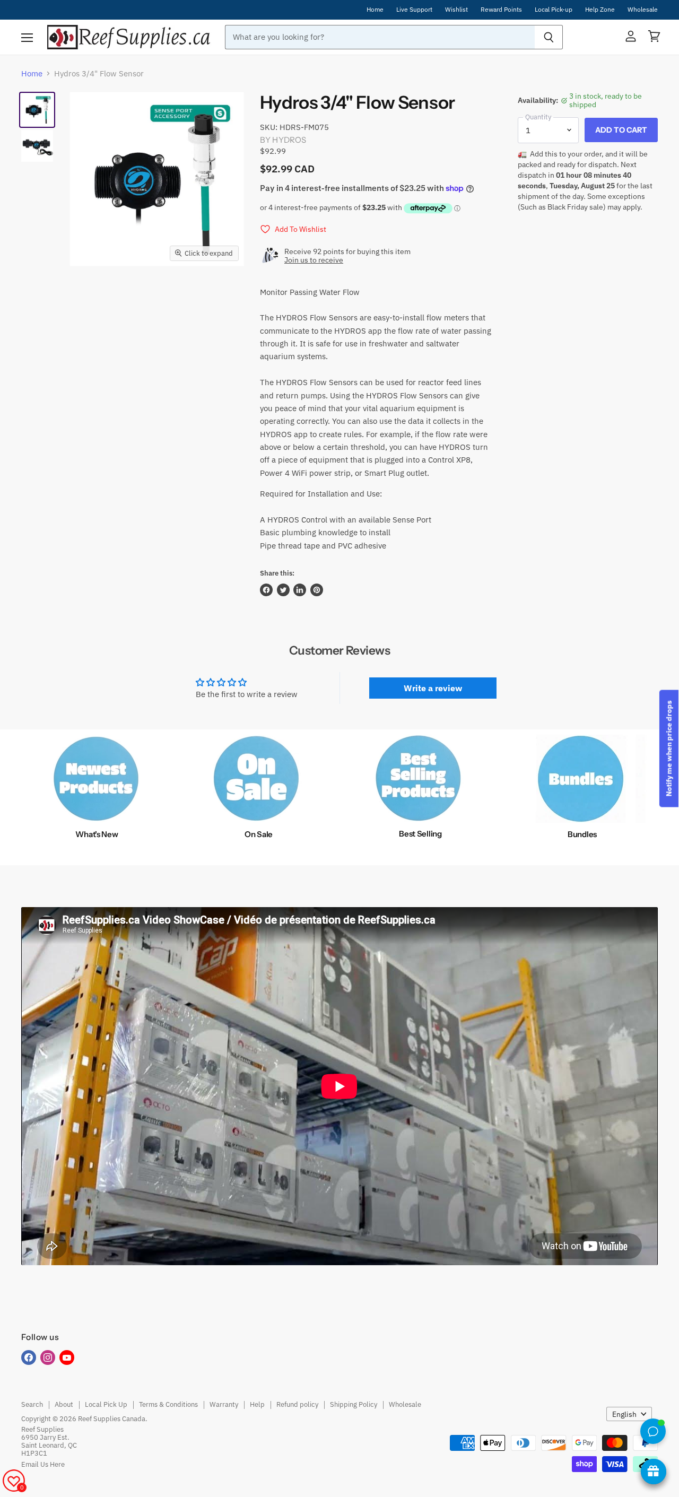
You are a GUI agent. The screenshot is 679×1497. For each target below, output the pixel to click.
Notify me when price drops (669, 749)
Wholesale (643, 9)
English (624, 1414)
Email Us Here (43, 1464)
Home (375, 9)
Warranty (224, 1404)
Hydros (289, 140)
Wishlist (456, 9)
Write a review (433, 688)
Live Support (414, 9)
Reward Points (501, 9)
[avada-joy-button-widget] (653, 1471)
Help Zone (600, 9)
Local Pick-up (553, 9)
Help (257, 1404)
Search (32, 1404)
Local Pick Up (106, 1404)
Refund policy (297, 1404)
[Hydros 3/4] (37, 110)
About (64, 1404)
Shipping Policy (353, 1404)
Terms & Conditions (168, 1404)
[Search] (549, 37)
